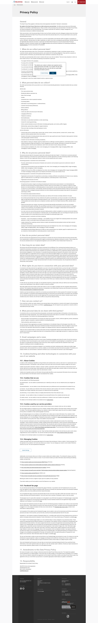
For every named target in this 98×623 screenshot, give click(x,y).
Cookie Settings (25, 450)
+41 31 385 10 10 (67, 593)
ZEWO (44, 43)
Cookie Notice (50, 399)
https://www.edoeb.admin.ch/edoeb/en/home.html (31, 289)
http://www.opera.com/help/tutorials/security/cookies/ (33, 467)
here (41, 501)
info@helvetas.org (68, 584)
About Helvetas (40, 580)
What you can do (34, 2)
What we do (27, 2)
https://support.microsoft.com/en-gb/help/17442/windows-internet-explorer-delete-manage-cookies (44, 470)
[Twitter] (21, 588)
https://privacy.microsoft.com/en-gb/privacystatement (32, 428)
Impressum (49, 619)
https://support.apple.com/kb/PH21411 (30, 473)
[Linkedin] (23, 588)
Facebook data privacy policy (61, 507)
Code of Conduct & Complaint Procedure (44, 582)
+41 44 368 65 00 (67, 583)
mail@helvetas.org (48, 305)
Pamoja (53, 619)
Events (39, 583)
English (68, 2)
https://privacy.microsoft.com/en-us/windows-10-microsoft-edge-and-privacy (38, 475)
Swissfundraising (24, 44)
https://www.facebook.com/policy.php (66, 417)
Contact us (39, 581)
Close (53, 73)
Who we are (41, 2)
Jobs (38, 585)
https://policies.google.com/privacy (65, 432)
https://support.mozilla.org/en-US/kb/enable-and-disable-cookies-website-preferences (41, 464)
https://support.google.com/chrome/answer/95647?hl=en (34, 462)
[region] (49, 69)
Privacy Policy (45, 619)
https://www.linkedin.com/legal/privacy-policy (45, 427)
